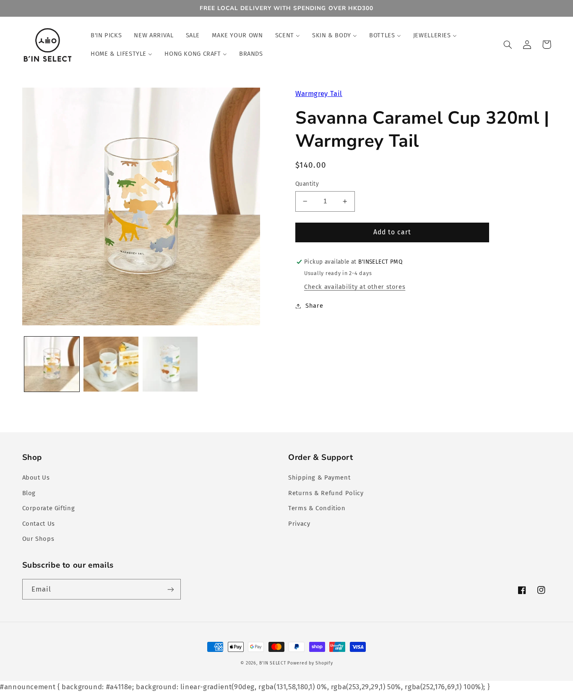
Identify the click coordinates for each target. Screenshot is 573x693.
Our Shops (38, 538)
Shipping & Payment (319, 477)
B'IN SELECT (272, 663)
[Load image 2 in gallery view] (110, 364)
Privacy (299, 523)
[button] (508, 44)
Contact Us (38, 523)
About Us (36, 477)
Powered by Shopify (310, 663)
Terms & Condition (317, 508)
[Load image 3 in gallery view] (170, 364)
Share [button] (314, 305)
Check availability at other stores (354, 287)
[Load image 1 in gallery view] (51, 364)
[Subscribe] (170, 589)
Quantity (307, 183)
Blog (29, 493)
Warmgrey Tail (318, 93)
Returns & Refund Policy (326, 493)
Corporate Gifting (48, 508)
